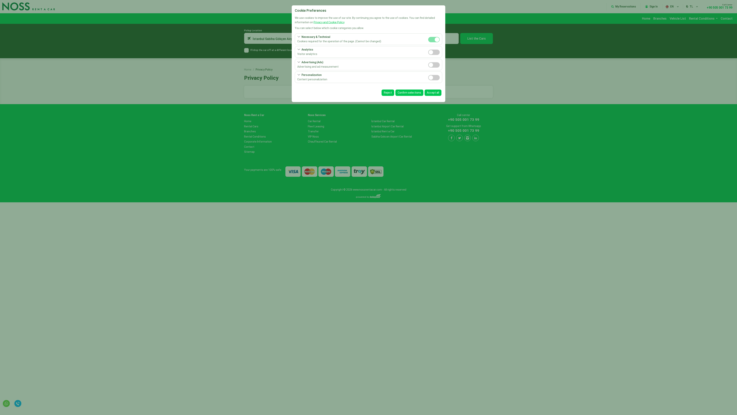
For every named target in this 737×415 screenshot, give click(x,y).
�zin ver (434, 52)
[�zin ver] (434, 52)
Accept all (433, 92)
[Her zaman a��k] (434, 39)
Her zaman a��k (434, 39)
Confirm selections (409, 92)
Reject (388, 92)
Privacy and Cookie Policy (329, 22)
